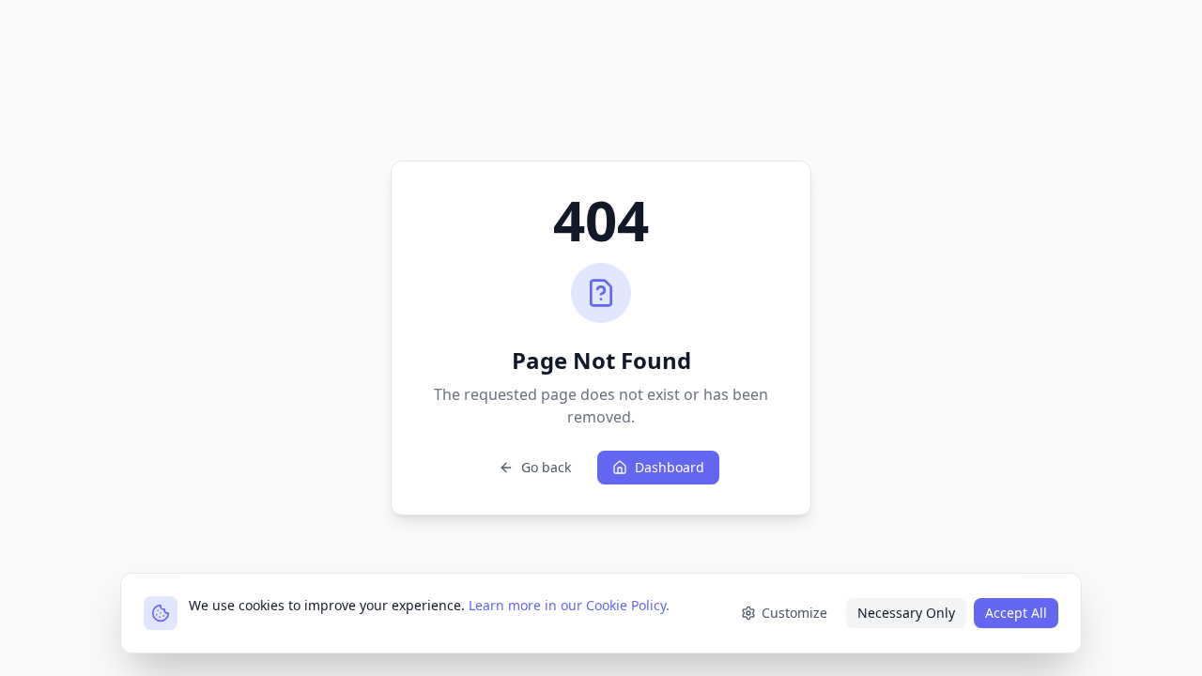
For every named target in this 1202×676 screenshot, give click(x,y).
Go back (546, 467)
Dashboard (669, 467)
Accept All (1016, 613)
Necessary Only (906, 613)
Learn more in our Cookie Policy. (569, 605)
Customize (794, 613)
